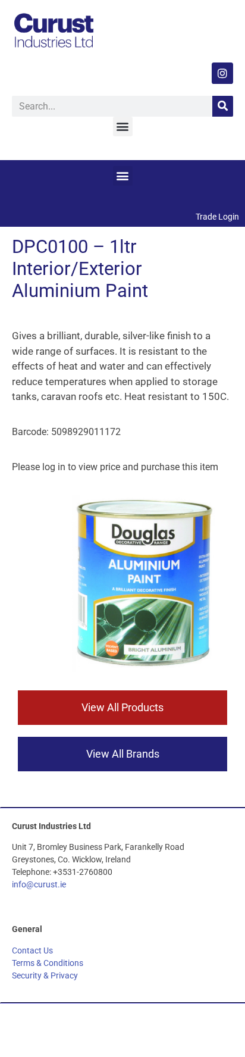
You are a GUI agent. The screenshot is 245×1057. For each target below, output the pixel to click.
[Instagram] (222, 73)
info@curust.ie (39, 884)
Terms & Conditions (47, 963)
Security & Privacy (45, 975)
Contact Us (32, 950)
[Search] (222, 106)
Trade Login (217, 216)
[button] (123, 126)
